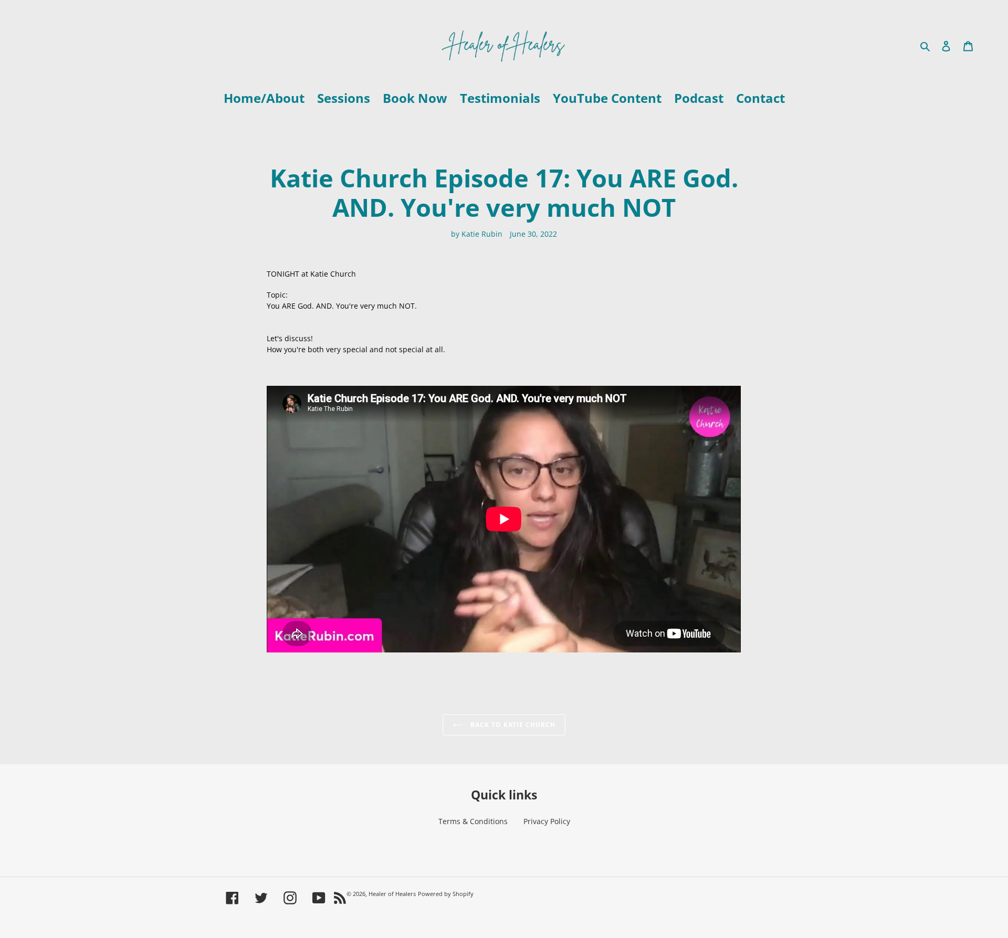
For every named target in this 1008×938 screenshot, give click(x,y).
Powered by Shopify (446, 894)
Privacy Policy (546, 821)
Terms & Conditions (473, 821)
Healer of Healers (392, 894)
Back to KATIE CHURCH (511, 724)
